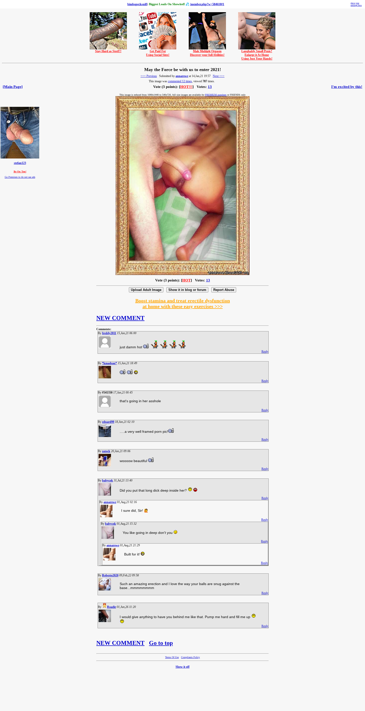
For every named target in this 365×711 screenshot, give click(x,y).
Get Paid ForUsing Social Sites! (157, 53)
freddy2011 (109, 333)
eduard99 (108, 422)
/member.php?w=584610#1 (207, 4)
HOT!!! (186, 87)
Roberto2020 (110, 575)
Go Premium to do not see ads (20, 177)
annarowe (182, 76)
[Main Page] (13, 87)
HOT (186, 280)
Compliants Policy (190, 657)
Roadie (111, 607)
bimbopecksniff (137, 4)
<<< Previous (149, 76)
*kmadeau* (109, 363)
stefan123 (20, 163)
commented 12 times (180, 81)
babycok (107, 480)
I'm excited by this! (346, 87)
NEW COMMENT (120, 318)
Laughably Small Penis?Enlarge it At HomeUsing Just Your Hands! (256, 54)
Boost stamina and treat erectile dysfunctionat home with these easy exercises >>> (182, 303)
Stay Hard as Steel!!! (108, 51)
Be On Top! (20, 171)
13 (210, 87)
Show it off (182, 667)
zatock (106, 451)
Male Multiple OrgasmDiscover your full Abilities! (207, 53)
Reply (264, 351)
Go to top (161, 643)
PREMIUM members (215, 94)
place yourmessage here (356, 4)
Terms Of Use (172, 657)
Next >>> (218, 76)
